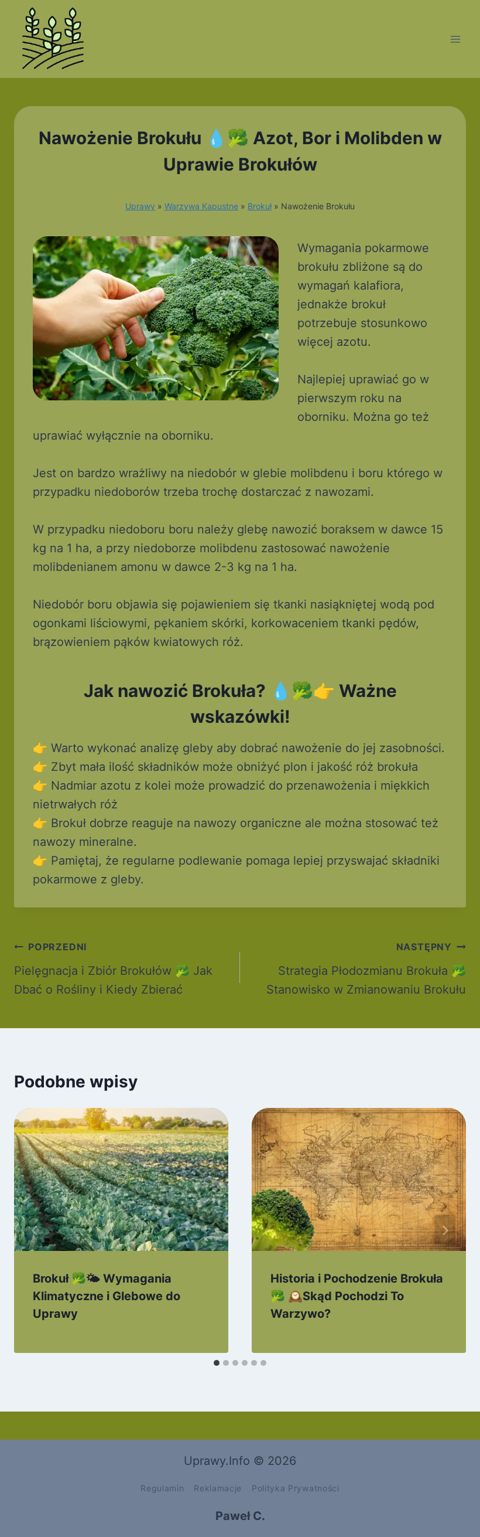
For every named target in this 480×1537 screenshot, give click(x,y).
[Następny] (444, 1230)
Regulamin (162, 1488)
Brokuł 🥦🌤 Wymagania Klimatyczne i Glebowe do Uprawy (106, 1296)
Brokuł (260, 206)
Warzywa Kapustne (201, 206)
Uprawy (140, 206)
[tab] (217, 1363)
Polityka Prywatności (296, 1488)
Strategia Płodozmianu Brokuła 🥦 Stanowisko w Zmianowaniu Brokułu (366, 969)
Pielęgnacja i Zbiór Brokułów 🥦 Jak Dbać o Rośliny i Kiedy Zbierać (113, 969)
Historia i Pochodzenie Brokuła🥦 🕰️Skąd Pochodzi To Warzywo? (356, 1296)
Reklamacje (218, 1488)
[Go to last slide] (35, 1230)
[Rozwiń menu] (455, 39)
